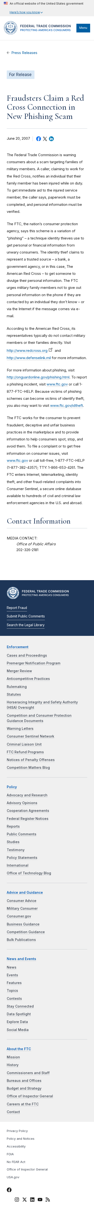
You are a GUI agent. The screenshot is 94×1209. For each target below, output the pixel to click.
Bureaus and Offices (24, 1081)
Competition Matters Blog (28, 768)
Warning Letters (20, 729)
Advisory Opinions (22, 803)
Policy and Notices (20, 1138)
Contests (14, 999)
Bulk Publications (21, 940)
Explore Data (17, 1022)
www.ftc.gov (57, 384)
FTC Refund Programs (25, 752)
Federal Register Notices (27, 819)
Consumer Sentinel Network (30, 736)
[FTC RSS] (47, 1200)
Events (12, 975)
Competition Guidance (26, 932)
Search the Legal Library (26, 625)
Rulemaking (17, 687)
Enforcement (17, 647)
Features (14, 983)
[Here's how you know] (43, 8)
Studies (13, 842)
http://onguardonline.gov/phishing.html (38, 377)
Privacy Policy (17, 1131)
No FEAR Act (16, 1162)
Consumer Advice (21, 901)
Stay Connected (20, 1006)
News (11, 967)
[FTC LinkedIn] (32, 1200)
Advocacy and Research (27, 795)
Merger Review (19, 671)
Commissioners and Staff (28, 1073)
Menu (83, 28)
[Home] (39, 33)
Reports (13, 826)
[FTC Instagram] (16, 1200)
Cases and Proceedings (27, 655)
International (17, 865)
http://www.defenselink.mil (29, 357)
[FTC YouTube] (40, 1200)
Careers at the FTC (23, 1104)
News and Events (21, 959)
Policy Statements (22, 858)
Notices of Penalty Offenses (31, 760)
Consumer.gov (19, 916)
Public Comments (21, 834)
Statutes (14, 694)
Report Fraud (17, 608)
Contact (13, 1112)
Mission (13, 1057)
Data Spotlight (19, 1014)
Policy (12, 787)
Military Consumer (22, 908)
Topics (12, 991)
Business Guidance (23, 924)
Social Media (18, 1030)
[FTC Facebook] (9, 1190)
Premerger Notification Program (33, 663)
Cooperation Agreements (28, 811)
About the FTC (19, 1049)
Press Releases (24, 53)
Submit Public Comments (26, 616)
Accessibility (16, 1146)
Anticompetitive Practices (28, 679)
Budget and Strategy (24, 1088)
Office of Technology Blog (29, 873)
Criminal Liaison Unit (24, 744)
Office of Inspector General (30, 1096)
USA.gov (13, 1177)
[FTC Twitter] (24, 1199)
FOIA (10, 1154)
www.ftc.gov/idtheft (66, 405)
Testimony (16, 850)
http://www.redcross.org (27, 350)
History (13, 1065)
